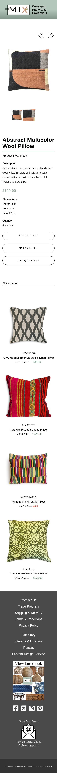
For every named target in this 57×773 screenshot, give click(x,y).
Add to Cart (28, 235)
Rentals (28, 647)
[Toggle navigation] (6, 9)
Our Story (28, 635)
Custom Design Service (28, 654)
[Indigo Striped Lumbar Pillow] (51, 35)
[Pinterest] (40, 709)
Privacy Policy (28, 625)
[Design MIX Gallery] (27, 10)
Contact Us (28, 600)
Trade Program (28, 606)
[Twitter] (23, 709)
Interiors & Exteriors (29, 641)
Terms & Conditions (28, 619)
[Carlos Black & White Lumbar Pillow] (40, 35)
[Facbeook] (15, 709)
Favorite (30, 248)
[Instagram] (32, 709)
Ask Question (28, 260)
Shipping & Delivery (28, 613)
